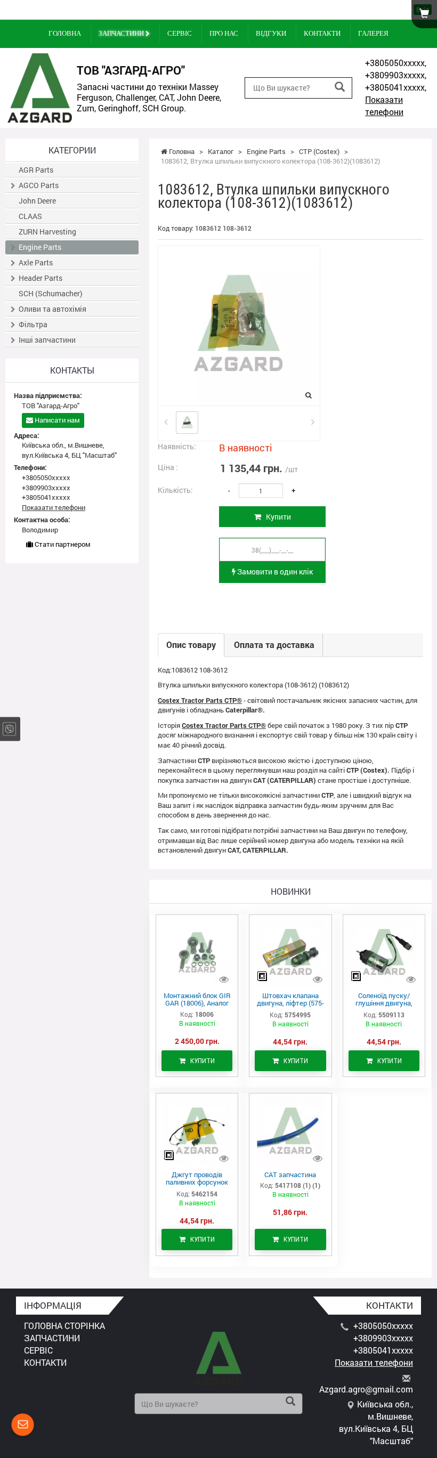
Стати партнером (62, 544)
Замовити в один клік (274, 571)
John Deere (37, 201)
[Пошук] (340, 87)
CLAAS (30, 216)
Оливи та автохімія (52, 309)
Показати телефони (384, 105)
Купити (276, 517)
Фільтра (33, 324)
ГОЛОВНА (64, 33)
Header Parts (40, 278)
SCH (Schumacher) (51, 293)
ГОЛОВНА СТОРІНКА (64, 1325)
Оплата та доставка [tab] (274, 644)
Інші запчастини (47, 340)
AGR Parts (36, 170)
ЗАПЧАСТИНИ (122, 33)
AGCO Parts (39, 185)
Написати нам (56, 420)
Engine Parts (40, 247)
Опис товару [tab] (191, 644)
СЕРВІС (179, 33)
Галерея (373, 33)
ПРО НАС (223, 33)
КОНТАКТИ (322, 33)
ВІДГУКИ (271, 33)
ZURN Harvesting (47, 231)
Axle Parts (36, 262)
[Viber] (9, 729)
